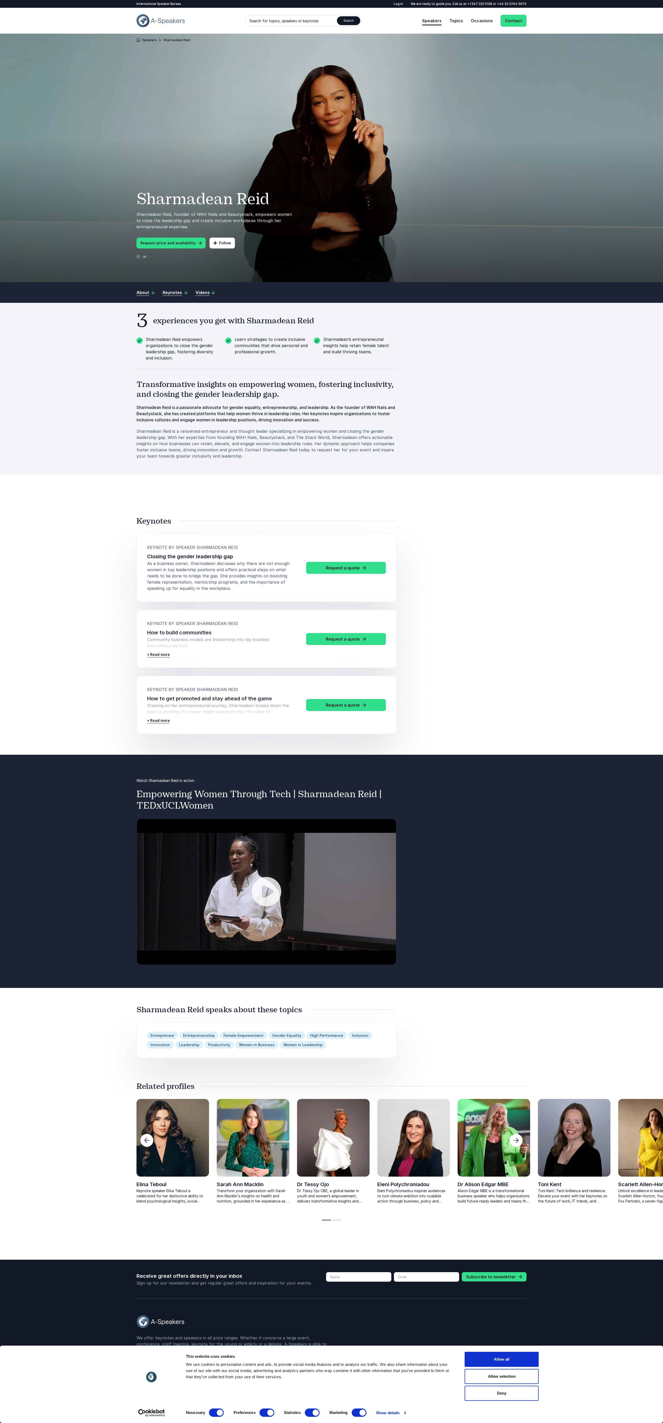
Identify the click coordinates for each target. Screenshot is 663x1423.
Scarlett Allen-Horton (83, 1184)
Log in (398, 4)
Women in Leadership (303, 1045)
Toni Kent (549, 1184)
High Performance (326, 1035)
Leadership (189, 1045)
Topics (456, 20)
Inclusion (360, 1035)
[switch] (267, 1413)
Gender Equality (286, 1035)
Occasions (482, 20)
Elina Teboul (151, 1184)
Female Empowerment (243, 1035)
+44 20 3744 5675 (512, 4)
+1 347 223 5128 (480, 4)
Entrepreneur (162, 1035)
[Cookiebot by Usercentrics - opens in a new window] (151, 1413)
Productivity (219, 1045)
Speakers (432, 20)
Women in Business (257, 1045)
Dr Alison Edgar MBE (483, 1184)
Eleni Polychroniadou (403, 1184)
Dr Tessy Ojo (313, 1184)
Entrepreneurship (199, 1035)
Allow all (501, 1359)
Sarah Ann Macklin (240, 1184)
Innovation (160, 1045)
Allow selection (502, 1376)
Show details (388, 1413)
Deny (501, 1393)
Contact (513, 20)
